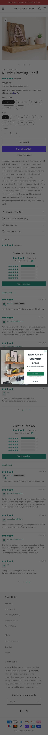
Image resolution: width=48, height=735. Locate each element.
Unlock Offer (35, 374)
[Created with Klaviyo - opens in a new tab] (24, 384)
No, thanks (35, 381)
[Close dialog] (45, 351)
